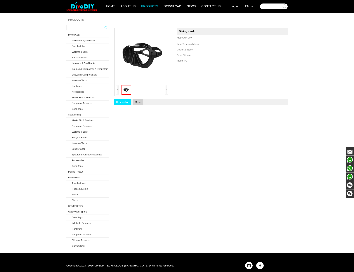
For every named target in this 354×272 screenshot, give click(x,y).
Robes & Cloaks (80, 189)
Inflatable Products (81, 223)
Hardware (77, 86)
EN (247, 6)
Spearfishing (74, 114)
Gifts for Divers (75, 206)
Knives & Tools (79, 80)
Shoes (75, 194)
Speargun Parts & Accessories (87, 154)
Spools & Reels (79, 46)
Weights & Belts (80, 52)
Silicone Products (80, 240)
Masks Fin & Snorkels (82, 120)
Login (234, 6)
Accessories (78, 92)
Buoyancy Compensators (84, 74)
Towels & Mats (79, 183)
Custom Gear (78, 246)
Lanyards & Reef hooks (83, 63)
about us (128, 6)
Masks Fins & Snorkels (83, 97)
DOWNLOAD (172, 6)
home (110, 6)
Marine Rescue (76, 172)
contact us (211, 6)
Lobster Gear (78, 149)
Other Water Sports (77, 211)
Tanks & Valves (79, 57)
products (149, 6)
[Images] (142, 55)
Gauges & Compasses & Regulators (90, 69)
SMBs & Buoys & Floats (83, 40)
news (191, 6)
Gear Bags (77, 109)
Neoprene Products (81, 103)
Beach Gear (74, 177)
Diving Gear (74, 35)
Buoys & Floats (79, 137)
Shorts (75, 200)
